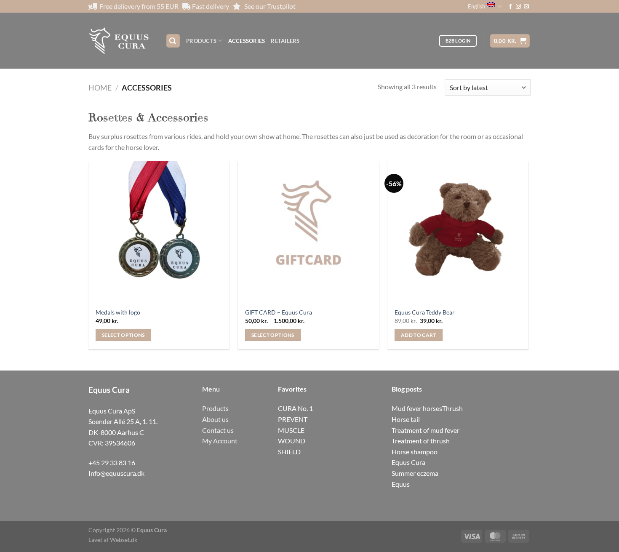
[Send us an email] (526, 7)
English (476, 6)
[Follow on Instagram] (518, 7)
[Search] (173, 41)
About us (215, 419)
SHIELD (289, 452)
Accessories (246, 40)
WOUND (291, 441)
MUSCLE (291, 430)
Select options (123, 335)
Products (201, 40)
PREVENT (292, 419)
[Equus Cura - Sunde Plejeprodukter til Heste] (120, 40)
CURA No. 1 (295, 408)
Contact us (218, 430)
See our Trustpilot (270, 6)
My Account (219, 441)
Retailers (285, 40)
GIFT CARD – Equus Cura (278, 312)
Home (100, 87)
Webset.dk (123, 539)
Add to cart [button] (418, 335)
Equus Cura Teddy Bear (425, 312)
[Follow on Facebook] (510, 7)
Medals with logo (118, 312)
